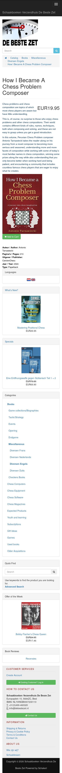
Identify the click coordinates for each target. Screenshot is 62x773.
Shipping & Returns (16, 728)
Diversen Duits (15, 470)
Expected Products (16, 510)
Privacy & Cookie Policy (18, 731)
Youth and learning (16, 517)
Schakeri (42, 768)
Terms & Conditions (16, 734)
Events (11, 423)
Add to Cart (13, 236)
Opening (12, 430)
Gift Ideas (12, 530)
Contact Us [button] (32, 715)
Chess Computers (16, 483)
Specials (9, 341)
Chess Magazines (16, 504)
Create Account (14, 675)
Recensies (31, 658)
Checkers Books (16, 477)
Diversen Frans (16, 450)
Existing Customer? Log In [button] (31, 682)
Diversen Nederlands (19, 457)
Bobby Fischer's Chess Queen (31, 634)
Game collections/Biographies (22, 410)
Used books (13, 544)
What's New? (11, 290)
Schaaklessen (13, 754)
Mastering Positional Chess (31, 327)
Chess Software (15, 497)
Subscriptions (14, 524)
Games (11, 537)
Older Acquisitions (16, 551)
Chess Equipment (16, 490)
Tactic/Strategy (15, 417)
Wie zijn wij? (12, 750)
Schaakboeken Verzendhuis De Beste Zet (28, 12)
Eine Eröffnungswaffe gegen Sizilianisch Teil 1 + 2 (31, 378)
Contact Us (11, 737)
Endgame (12, 437)
